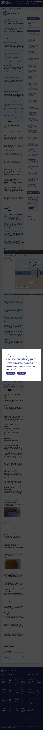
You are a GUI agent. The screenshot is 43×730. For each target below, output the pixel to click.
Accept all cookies (11, 373)
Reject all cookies (21, 373)
